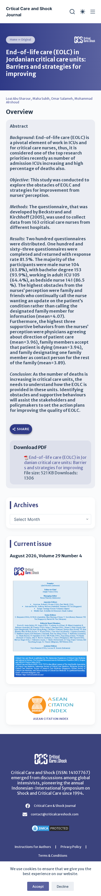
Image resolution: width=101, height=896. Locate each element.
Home (13, 39)
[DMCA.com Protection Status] (50, 827)
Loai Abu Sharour (18, 99)
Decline (63, 886)
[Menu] (92, 11)
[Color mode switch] (82, 11)
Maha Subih (40, 99)
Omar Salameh (62, 99)
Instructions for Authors (33, 847)
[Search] (72, 11)
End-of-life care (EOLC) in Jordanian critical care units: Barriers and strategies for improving (55, 462)
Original (26, 39)
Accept (38, 886)
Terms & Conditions (52, 856)
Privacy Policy (71, 847)
